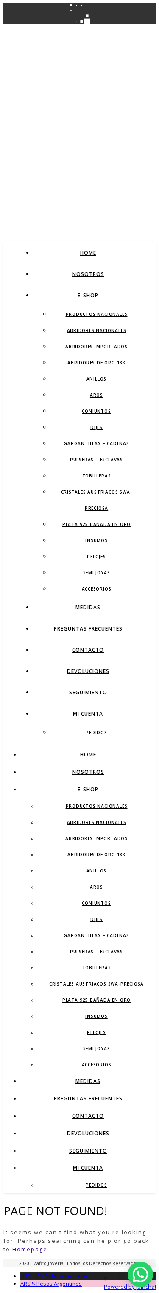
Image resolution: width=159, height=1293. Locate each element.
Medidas (87, 607)
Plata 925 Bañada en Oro (96, 524)
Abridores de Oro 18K (96, 363)
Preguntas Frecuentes (88, 628)
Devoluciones (88, 671)
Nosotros (88, 274)
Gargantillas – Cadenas (96, 443)
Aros (96, 395)
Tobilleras (96, 476)
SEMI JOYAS (96, 573)
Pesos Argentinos (51, 1283)
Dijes (96, 427)
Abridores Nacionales (96, 330)
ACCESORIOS (97, 589)
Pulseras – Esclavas (96, 460)
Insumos (96, 540)
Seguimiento (88, 692)
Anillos (96, 379)
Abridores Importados (96, 347)
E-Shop (88, 295)
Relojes (96, 557)
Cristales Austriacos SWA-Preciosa (96, 984)
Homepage (29, 1249)
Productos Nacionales (97, 314)
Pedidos (96, 733)
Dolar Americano (53, 1276)
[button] (140, 1274)
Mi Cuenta (88, 713)
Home (88, 252)
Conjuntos (96, 411)
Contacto (88, 650)
